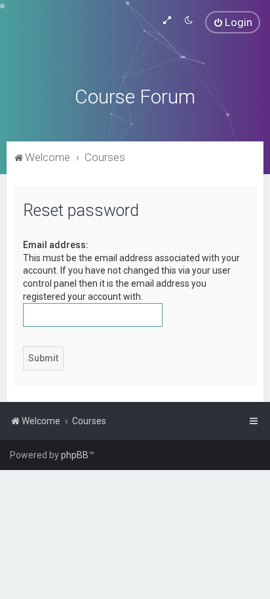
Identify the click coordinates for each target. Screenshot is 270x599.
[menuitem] (232, 22)
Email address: (55, 245)
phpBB (74, 455)
